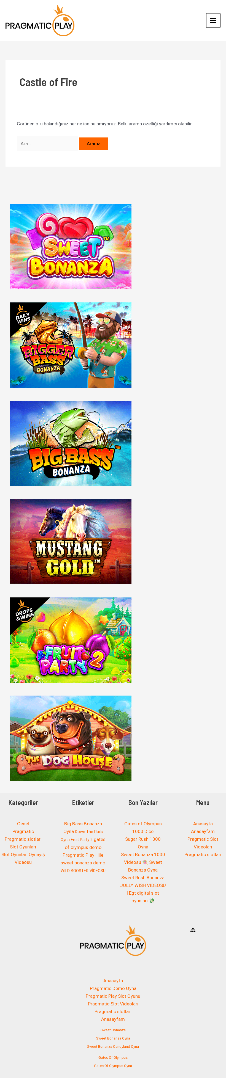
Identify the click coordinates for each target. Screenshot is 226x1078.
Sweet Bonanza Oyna (113, 1038)
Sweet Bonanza (113, 1030)
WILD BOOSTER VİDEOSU (83, 870)
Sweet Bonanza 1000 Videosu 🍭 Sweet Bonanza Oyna (143, 862)
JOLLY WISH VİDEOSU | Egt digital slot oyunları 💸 (143, 893)
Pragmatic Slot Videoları (113, 1004)
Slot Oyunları (23, 847)
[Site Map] (192, 929)
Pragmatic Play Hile (83, 855)
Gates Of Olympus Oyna (113, 1066)
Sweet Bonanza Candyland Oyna (113, 1046)
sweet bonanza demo (83, 862)
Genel (23, 823)
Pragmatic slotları (23, 839)
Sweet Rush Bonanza (143, 877)
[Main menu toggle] (213, 20)
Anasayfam (203, 831)
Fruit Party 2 (82, 839)
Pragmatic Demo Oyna (113, 988)
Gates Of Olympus (113, 1057)
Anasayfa (203, 823)
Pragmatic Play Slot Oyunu (113, 996)
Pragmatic (23, 831)
